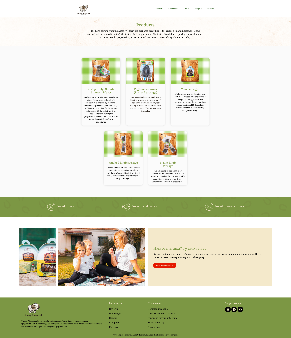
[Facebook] (234, 309)
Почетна (159, 8)
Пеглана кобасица (158, 308)
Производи (173, 8)
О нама (186, 8)
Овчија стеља (155, 327)
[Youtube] (240, 309)
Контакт (210, 8)
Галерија (198, 8)
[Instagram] (228, 309)
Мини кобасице (156, 322)
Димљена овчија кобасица (162, 317)
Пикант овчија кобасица (161, 313)
